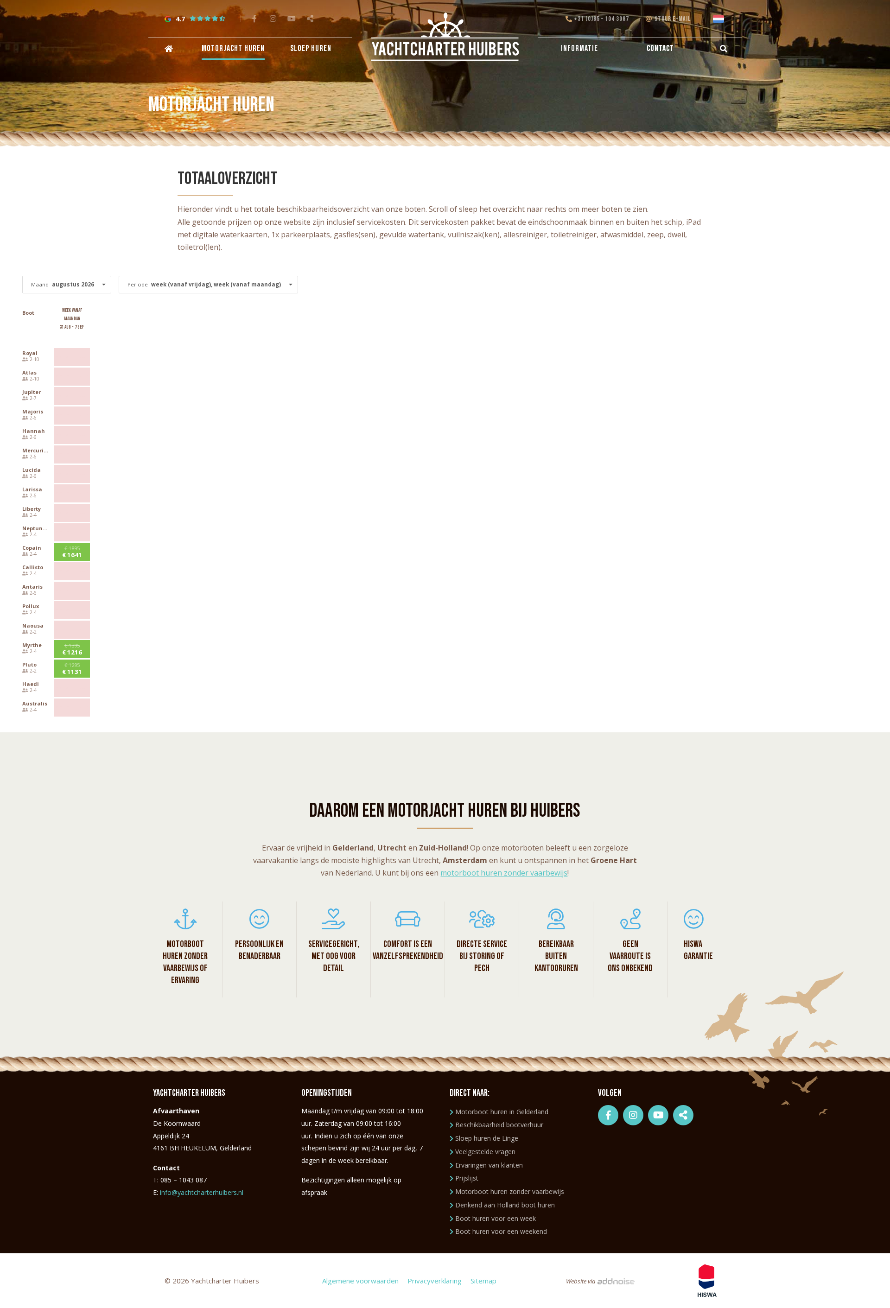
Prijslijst (466, 1178)
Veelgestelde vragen (485, 1151)
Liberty (31, 508)
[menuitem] (167, 48)
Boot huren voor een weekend (501, 1231)
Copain (31, 547)
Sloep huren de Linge (486, 1138)
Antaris (32, 586)
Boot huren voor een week (495, 1218)
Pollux (30, 606)
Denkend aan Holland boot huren (505, 1204)
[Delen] (720, 19)
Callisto (32, 567)
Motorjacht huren (233, 48)
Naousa (33, 625)
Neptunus (35, 528)
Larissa (32, 489)
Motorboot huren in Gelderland (501, 1111)
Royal (30, 352)
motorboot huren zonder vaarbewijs (503, 873)
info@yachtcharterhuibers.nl (201, 1192)
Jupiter (31, 391)
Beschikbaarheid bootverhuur (499, 1124)
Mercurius (36, 450)
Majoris (32, 411)
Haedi (30, 683)
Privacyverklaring (434, 1280)
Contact (660, 48)
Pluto (29, 664)
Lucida (31, 469)
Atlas (29, 372)
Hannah (33, 430)
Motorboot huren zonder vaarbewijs (509, 1191)
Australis (34, 703)
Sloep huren (310, 48)
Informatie (579, 48)
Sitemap (483, 1280)
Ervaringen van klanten (489, 1165)
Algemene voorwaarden (360, 1280)
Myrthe (32, 644)
